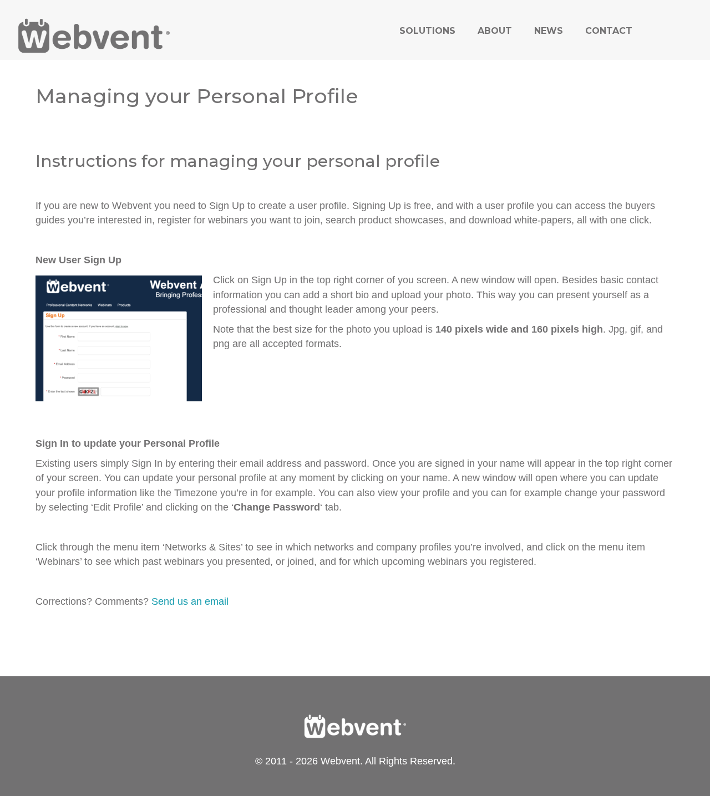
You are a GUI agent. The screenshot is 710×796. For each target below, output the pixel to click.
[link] (427, 30)
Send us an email (190, 601)
